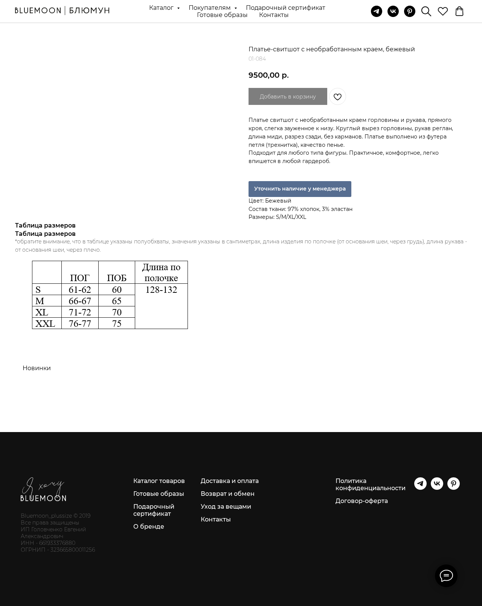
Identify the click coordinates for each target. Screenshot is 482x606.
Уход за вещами (226, 506)
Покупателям (210, 7)
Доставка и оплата (230, 480)
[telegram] (376, 11)
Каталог (162, 7)
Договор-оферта (362, 500)
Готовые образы (222, 14)
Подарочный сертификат (285, 7)
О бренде (148, 526)
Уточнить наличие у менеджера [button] (300, 188)
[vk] (393, 11)
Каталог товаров (159, 480)
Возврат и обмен (228, 493)
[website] (426, 11)
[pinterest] (409, 11)
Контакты (274, 14)
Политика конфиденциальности (371, 484)
